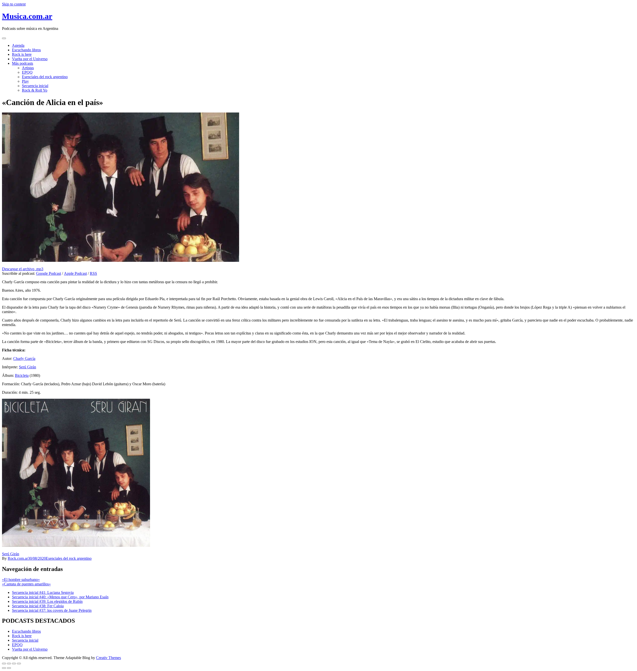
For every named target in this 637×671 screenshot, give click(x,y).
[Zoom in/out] (19, 663)
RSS (93, 273)
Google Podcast (48, 273)
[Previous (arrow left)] (4, 668)
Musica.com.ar (27, 16)
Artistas (28, 68)
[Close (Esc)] (4, 663)
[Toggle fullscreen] (14, 663)
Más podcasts (22, 63)
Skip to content (14, 4)
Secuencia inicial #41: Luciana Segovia (43, 592)
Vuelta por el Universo (30, 59)
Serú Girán (27, 367)
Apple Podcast (75, 273)
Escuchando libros (26, 50)
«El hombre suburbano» (21, 579)
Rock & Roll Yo (34, 90)
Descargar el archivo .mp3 (22, 269)
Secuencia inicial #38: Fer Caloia (38, 606)
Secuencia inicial (35, 86)
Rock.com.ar (18, 558)
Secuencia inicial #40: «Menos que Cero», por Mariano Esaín (60, 597)
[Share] (9, 663)
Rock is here (22, 54)
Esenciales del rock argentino (45, 77)
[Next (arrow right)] (9, 668)
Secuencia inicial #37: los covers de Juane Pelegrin (52, 610)
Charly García (24, 358)
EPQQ (27, 72)
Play (25, 81)
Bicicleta (22, 375)
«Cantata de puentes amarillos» (26, 584)
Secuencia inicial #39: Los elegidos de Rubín (47, 601)
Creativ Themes (108, 658)
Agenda (18, 45)
